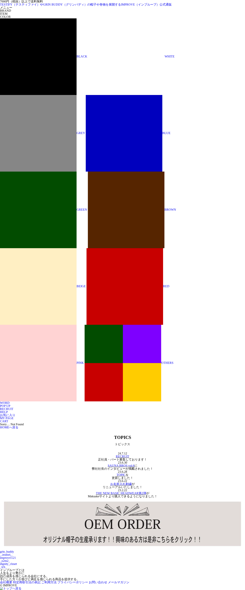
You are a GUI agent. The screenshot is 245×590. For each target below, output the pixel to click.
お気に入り (7, 415)
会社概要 (6, 582)
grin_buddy (7, 551)
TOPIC (121, 474)
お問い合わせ (98, 582)
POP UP (5, 406)
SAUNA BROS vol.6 (121, 465)
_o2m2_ (5, 560)
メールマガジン (118, 582)
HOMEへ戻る (9, 427)
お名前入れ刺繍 (121, 484)
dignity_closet (8, 563)
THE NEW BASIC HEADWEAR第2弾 (121, 493)
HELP (4, 412)
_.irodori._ (6, 554)
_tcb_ (3, 567)
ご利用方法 (49, 582)
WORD (5, 402)
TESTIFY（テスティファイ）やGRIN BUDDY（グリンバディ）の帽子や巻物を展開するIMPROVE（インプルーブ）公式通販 (86, 4)
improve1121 (8, 557)
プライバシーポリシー (72, 582)
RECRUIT (6, 409)
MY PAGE (7, 418)
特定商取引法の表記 (27, 582)
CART (4, 421)
